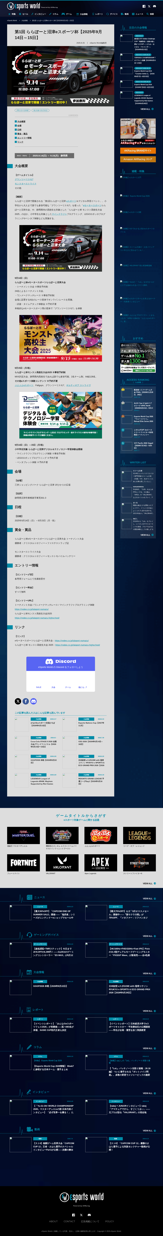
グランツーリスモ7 (23, 110)
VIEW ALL (145, 109)
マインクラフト (59, 214)
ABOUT (53, 1221)
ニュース (139, 14)
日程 (19, 130)
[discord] (89, 1215)
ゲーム (69, 14)
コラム (55, 14)
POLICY (109, 1221)
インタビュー (40, 14)
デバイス (114, 14)
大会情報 (84, 14)
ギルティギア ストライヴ (78, 385)
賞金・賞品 (22, 134)
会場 (19, 126)
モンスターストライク (40, 110)
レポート (99, 14)
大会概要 (21, 121)
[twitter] (81, 1215)
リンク (20, 142)
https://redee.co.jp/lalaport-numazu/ (32, 609)
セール (25, 14)
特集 (14, 14)
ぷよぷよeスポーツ (24, 385)
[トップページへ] (81, 1199)
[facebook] (73, 1215)
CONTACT (69, 1221)
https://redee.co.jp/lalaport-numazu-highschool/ (37, 618)
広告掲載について (90, 1221)
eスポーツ (71, 201)
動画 (127, 14)
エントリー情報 (24, 138)
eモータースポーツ (92, 205)
